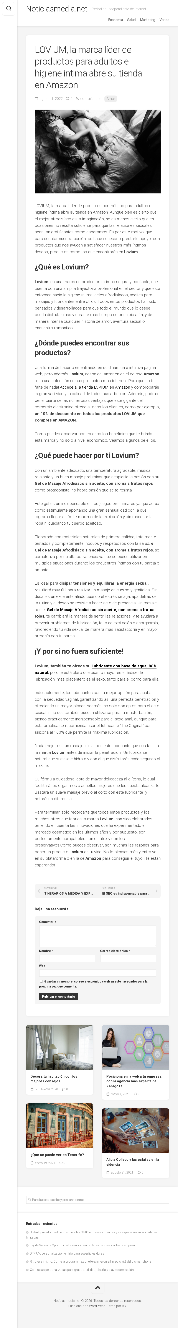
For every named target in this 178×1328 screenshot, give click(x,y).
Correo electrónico (115, 951)
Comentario (47, 922)
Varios (164, 20)
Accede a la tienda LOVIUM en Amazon (95, 387)
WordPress (97, 1306)
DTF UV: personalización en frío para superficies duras (67, 1253)
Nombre (46, 951)
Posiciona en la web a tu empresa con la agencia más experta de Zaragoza (134, 1081)
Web (42, 966)
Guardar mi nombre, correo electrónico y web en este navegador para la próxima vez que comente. (93, 984)
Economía (115, 20)
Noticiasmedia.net (56, 8)
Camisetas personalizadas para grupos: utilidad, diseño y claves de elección (82, 1269)
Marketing (147, 20)
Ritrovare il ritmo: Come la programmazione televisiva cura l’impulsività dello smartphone (90, 1261)
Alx (124, 1306)
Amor (111, 99)
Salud (131, 20)
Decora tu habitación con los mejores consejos (53, 1078)
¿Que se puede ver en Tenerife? (57, 1155)
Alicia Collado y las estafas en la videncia (132, 1162)
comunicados (90, 99)
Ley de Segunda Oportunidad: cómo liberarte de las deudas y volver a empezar (83, 1245)
